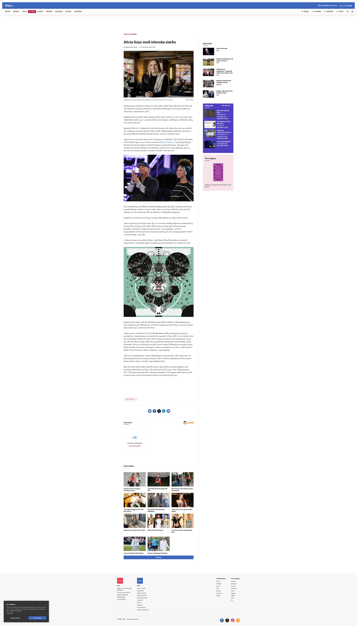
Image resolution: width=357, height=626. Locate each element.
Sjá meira (158, 557)
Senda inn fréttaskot (143, 610)
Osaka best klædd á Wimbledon (134, 553)
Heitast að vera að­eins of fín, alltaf (134, 530)
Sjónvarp (218, 593)
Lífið (217, 588)
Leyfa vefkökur (37, 618)
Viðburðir (234, 588)
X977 (232, 598)
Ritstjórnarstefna (142, 595)
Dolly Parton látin (221, 48)
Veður (232, 591)
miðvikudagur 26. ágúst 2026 (329, 6)
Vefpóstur (140, 605)
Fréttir (218, 581)
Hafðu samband (141, 593)
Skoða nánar (9, 613)
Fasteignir (234, 584)
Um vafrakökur (141, 607)
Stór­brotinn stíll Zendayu (155, 530)
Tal (232, 600)
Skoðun (218, 591)
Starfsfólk (140, 600)
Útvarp (218, 595)
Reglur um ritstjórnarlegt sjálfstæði (124, 589)
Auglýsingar (140, 591)
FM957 (233, 595)
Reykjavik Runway (166, 142)
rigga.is (141, 119)
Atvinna (233, 586)
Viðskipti (218, 584)
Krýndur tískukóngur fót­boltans (158, 553)
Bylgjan (233, 593)
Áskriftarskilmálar (142, 598)
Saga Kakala (176, 117)
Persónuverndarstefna (123, 592)
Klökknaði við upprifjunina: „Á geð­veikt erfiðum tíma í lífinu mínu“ (224, 71)
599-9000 (123, 599)
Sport (217, 586)
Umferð (139, 602)
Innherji (233, 581)
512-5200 (142, 588)
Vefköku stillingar (15, 618)
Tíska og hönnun (130, 399)
